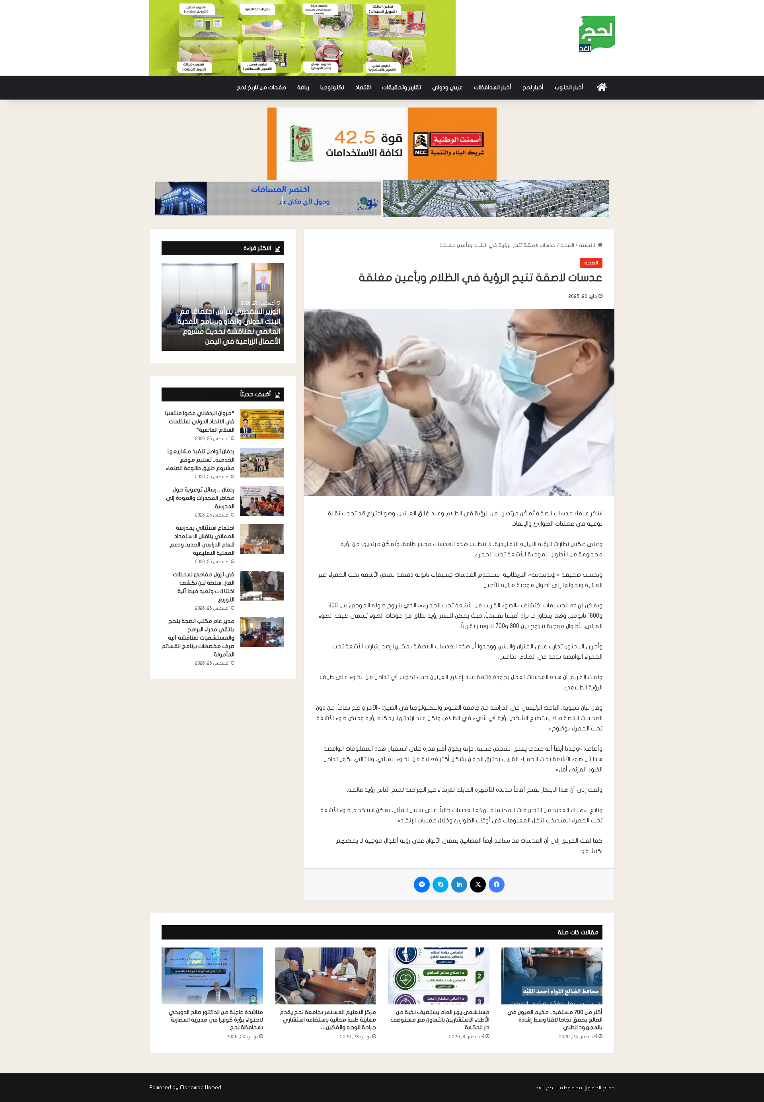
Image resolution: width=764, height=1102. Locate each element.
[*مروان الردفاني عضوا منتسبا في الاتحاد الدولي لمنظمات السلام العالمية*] (262, 424)
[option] (223, 307)
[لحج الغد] (597, 34)
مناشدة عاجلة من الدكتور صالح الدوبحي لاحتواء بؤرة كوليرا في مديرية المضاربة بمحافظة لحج (216, 1019)
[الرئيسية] (602, 88)
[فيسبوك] (497, 885)
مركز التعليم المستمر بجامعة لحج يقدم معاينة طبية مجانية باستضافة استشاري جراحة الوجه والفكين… (328, 1019)
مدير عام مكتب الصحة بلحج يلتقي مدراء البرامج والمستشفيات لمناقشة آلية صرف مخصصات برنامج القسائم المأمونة (198, 638)
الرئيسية (588, 245)
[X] (478, 885)
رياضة (303, 87)
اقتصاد (363, 87)
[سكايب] (440, 885)
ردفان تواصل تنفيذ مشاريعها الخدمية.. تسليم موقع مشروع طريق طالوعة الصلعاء (200, 459)
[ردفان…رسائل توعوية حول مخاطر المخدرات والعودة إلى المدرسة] (262, 501)
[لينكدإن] (459, 885)
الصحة (567, 245)
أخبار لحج (533, 87)
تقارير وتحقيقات (401, 87)
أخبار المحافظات (492, 87)
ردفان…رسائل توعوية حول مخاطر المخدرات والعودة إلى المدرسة (200, 498)
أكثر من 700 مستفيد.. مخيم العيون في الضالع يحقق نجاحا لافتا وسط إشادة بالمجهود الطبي (554, 1019)
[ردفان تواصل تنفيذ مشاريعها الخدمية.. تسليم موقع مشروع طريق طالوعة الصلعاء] (262, 463)
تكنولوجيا (332, 87)
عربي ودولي (447, 87)
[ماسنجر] (422, 885)
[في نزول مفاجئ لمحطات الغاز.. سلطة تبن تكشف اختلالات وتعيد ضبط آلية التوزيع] (262, 586)
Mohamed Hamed (200, 1087)
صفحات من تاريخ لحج (261, 87)
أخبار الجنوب (569, 87)
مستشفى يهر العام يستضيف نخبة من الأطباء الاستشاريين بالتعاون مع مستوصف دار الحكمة (439, 1019)
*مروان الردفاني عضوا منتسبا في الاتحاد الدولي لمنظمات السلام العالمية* (199, 421)
